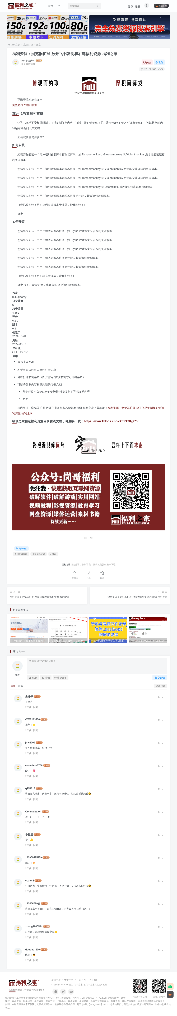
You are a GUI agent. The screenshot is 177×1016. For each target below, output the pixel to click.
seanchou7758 (34, 765)
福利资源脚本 (28, 60)
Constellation (33, 811)
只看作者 (160, 686)
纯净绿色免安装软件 (49, 997)
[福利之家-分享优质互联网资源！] (24, 982)
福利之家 (15, 44)
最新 (13, 686)
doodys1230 (32, 949)
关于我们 (93, 979)
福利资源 (31, 105)
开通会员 (163, 5)
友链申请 (56, 979)
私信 (160, 62)
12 (145, 69)
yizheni (29, 880)
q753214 (30, 788)
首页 (50, 6)
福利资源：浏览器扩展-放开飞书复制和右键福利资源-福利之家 (64, 53)
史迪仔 (29, 696)
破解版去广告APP (70, 997)
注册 (137, 6)
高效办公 (28, 44)
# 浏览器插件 (21, 554)
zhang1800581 (33, 926)
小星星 (29, 834)
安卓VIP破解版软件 (109, 997)
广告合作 (81, 979)
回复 (35, 707)
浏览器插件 (19, 105)
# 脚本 (53, 554)
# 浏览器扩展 (39, 554)
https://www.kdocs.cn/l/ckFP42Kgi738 (111, 421)
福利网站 (32, 997)
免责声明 (68, 979)
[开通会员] (170, 994)
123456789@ (32, 903)
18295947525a (33, 857)
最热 (20, 686)
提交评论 (160, 677)
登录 (130, 6)
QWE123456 (32, 719)
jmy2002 (30, 742)
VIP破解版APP (89, 997)
